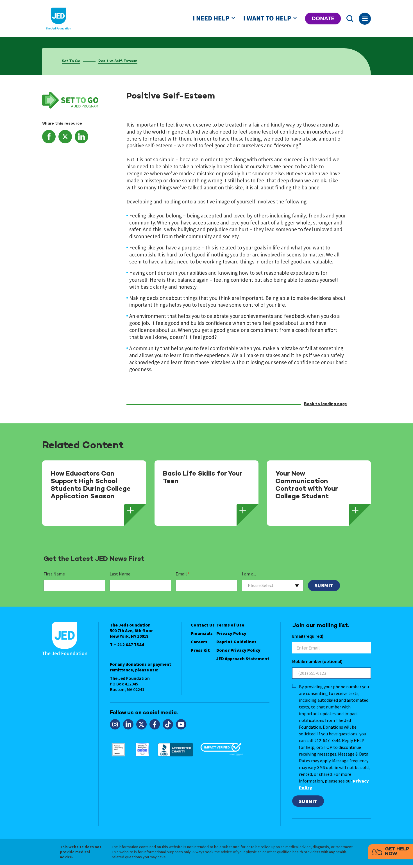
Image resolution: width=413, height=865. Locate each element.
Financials (202, 633)
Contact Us (203, 625)
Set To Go (71, 61)
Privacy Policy (231, 633)
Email (183, 574)
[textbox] (273, 585)
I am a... (249, 574)
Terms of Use (230, 625)
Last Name (120, 574)
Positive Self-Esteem (117, 61)
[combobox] (272, 585)
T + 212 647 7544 (127, 644)
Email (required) (307, 636)
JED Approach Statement (242, 658)
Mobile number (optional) (317, 661)
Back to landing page (325, 404)
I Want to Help (267, 18)
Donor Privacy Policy (238, 650)
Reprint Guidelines (236, 641)
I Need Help (211, 18)
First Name (54, 574)
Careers (199, 641)
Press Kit (200, 650)
